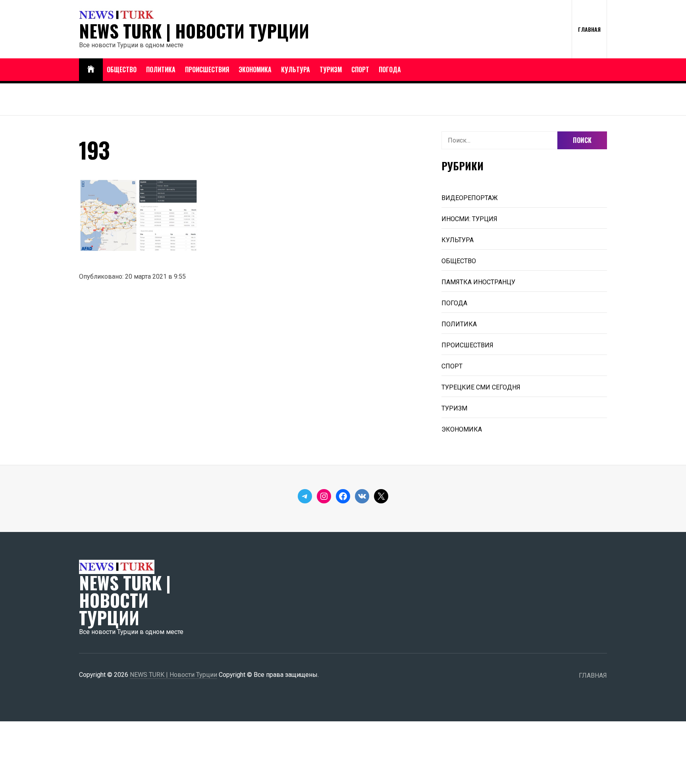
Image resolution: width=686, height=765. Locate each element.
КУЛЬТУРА (295, 69)
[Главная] (91, 69)
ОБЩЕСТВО (122, 69)
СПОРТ (360, 69)
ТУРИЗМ (331, 69)
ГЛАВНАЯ (589, 29)
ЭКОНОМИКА (255, 69)
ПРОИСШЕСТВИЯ (207, 69)
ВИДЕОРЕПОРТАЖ (469, 198)
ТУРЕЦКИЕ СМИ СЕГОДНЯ (480, 387)
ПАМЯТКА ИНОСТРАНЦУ (478, 282)
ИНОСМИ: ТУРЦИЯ (469, 219)
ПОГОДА (390, 69)
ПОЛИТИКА (160, 69)
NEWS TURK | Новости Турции (194, 31)
